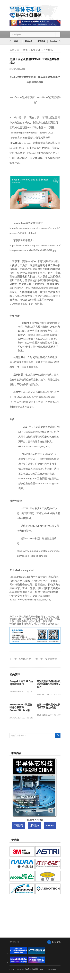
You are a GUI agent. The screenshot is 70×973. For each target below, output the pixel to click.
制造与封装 (54, 41)
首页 (25, 50)
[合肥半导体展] (18, 962)
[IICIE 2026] (36, 962)
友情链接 (14, 942)
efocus (50, 825)
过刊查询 (34, 825)
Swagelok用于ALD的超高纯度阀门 (21, 683)
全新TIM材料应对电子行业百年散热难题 (48, 706)
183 (31, 692)
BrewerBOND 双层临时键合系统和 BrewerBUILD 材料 (21, 707)
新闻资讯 (35, 50)
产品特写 (48, 50)
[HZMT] (36, 953)
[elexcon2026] (18, 953)
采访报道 (41, 41)
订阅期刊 (18, 825)
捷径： (17, 41)
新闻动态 (28, 41)
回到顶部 (56, 942)
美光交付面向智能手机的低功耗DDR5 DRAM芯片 (48, 684)
